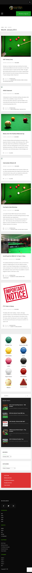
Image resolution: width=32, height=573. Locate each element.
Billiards (11, 152)
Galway (11, 326)
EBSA (17, 276)
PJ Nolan (25, 79)
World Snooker (18, 326)
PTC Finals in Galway (8, 306)
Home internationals (14, 109)
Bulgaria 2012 (13, 276)
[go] (27, 395)
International (12, 78)
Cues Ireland (7, 485)
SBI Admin (17, 62)
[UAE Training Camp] (16, 46)
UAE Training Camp (8, 59)
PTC (14, 326)
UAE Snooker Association (8, 81)
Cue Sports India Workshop (10, 207)
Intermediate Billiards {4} (9, 163)
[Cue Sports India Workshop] (16, 194)
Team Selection (22, 109)
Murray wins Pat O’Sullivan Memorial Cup (13, 133)
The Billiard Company (9, 480)
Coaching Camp (13, 79)
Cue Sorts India (21, 229)
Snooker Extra (12, 325)
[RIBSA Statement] (3, 87)
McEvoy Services (8, 478)
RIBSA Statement (7, 90)
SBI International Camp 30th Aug (16, 413)
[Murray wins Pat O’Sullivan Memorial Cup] (16, 122)
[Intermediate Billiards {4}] (3, 159)
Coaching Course (20, 79)
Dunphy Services (8, 482)
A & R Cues (6, 475)
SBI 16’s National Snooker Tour (16, 439)
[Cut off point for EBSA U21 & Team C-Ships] (16, 244)
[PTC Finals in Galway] (16, 293)
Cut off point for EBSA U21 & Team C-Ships (14, 256)
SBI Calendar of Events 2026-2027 (17, 421)
